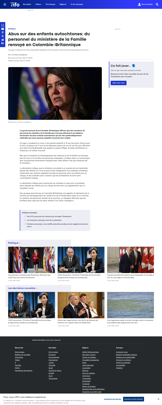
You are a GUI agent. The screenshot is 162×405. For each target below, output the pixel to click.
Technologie (53, 378)
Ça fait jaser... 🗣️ (123, 66)
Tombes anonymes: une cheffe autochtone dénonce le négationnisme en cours (57, 225)
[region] (81, 399)
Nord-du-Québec (88, 373)
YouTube (18, 365)
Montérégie (86, 381)
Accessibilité (120, 365)
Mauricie (85, 370)
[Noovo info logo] (15, 4)
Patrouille (52, 365)
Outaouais (86, 384)
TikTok (17, 368)
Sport (51, 376)
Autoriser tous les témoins (133, 399)
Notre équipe (19, 352)
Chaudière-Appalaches (90, 360)
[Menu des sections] (5, 4)
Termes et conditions (123, 360)
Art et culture (53, 352)
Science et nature (55, 370)
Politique (12, 29)
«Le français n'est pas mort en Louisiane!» (44, 220)
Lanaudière (86, 368)
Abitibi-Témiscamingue (90, 352)
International (53, 360)
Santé (51, 368)
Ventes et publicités (123, 363)
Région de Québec (89, 386)
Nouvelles (27, 4)
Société (51, 373)
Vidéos (38, 4)
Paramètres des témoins (23, 370)
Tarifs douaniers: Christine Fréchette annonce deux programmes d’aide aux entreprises (79, 276)
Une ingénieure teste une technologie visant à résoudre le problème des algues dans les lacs (130, 322)
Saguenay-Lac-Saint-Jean (91, 392)
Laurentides (86, 378)
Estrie (84, 363)
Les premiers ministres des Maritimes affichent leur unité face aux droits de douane (29, 276)
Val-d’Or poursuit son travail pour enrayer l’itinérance (49, 216)
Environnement (54, 357)
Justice (51, 363)
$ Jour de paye (77, 4)
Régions (63, 4)
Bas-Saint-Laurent (88, 355)
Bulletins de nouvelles (22, 355)
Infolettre (119, 368)
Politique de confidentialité (125, 357)
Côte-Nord (86, 376)
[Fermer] (158, 399)
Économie (52, 355)
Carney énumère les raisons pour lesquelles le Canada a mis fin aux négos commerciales (130, 276)
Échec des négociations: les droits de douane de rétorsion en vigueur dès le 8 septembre (78, 322)
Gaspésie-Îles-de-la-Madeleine (93, 389)
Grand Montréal (87, 365)
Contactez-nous (122, 352)
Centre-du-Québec (89, 357)
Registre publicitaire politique (126, 355)
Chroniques (50, 4)
